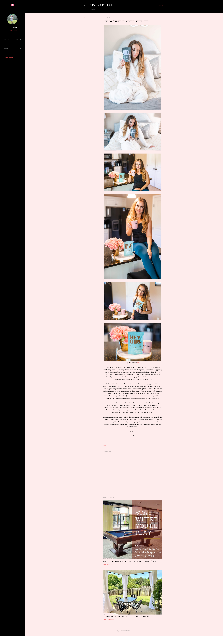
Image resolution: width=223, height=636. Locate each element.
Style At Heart (102, 5)
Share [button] (85, 18)
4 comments (110, 619)
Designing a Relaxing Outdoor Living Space (127, 616)
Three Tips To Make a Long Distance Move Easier (130, 561)
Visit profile (12, 30)
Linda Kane (12, 27)
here (138, 363)
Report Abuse (8, 57)
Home (93, 9)
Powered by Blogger (125, 630)
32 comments (110, 564)
